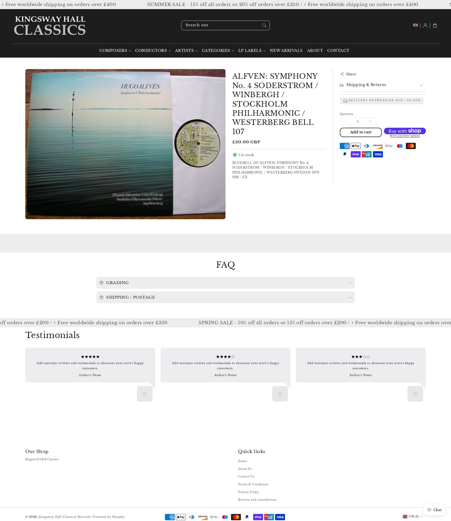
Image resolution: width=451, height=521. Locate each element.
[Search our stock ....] (264, 25)
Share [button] (351, 74)
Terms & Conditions (253, 484)
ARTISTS (184, 50)
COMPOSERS (113, 50)
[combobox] (225, 25)
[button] (435, 25)
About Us (245, 469)
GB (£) (414, 516)
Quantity (347, 113)
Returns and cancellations (257, 499)
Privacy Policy (248, 492)
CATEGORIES (216, 50)
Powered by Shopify (108, 517)
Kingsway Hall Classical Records (65, 517)
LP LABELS (250, 50)
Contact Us (246, 476)
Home (242, 461)
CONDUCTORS (151, 50)
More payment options (405, 135)
